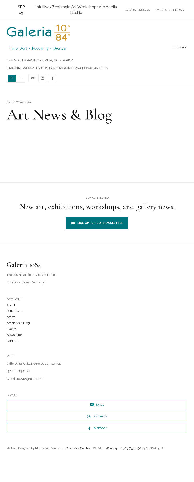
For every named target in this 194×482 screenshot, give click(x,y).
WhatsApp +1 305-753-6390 (123, 448)
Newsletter (14, 335)
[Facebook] (52, 78)
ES (20, 78)
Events (11, 329)
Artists (11, 317)
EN (11, 78)
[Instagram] (42, 78)
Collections (14, 311)
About (11, 305)
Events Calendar (169, 10)
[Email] (32, 78)
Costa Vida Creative (78, 448)
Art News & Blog (18, 323)
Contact (12, 340)
